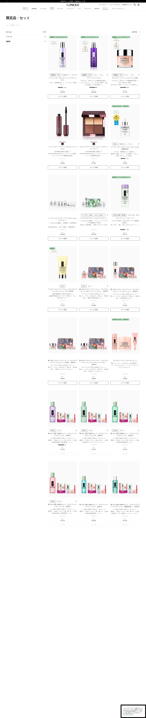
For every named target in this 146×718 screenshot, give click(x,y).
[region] (133, 711)
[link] (62, 53)
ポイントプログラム (115, 4)
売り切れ (62, 453)
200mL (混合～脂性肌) (134, 215)
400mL (53, 430)
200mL (59, 430)
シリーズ (9, 37)
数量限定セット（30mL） (126, 144)
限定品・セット (15, 25)
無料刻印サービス (127, 4)
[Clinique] (73, 5)
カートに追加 (62, 96)
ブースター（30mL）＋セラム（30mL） (93, 215)
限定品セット (52, 8)
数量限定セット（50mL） (69, 75)
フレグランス (87, 8)
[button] (139, 5)
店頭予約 (96, 8)
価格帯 (8, 41)
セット (8, 25)
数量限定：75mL (55, 75)
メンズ (79, 8)
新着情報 (34, 8)
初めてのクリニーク (25, 8)
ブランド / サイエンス (118, 8)
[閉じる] (141, 710)
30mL (101, 75)
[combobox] (128, 32)
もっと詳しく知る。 (128, 714)
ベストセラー (43, 8)
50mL (95, 75)
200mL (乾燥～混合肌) (119, 215)
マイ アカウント (103, 4)
